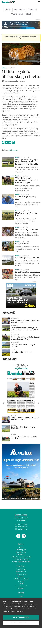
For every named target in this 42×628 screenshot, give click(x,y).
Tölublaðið (9, 359)
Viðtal (28, 14)
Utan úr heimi (17, 14)
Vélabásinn (21, 588)
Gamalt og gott (21, 550)
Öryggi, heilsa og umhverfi (21, 561)
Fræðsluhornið (21, 552)
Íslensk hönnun (21, 569)
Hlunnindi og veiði (21, 586)
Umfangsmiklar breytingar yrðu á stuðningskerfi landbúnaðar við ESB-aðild (26, 161)
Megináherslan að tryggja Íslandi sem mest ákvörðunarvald (25, 321)
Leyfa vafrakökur (21, 617)
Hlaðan (21, 596)
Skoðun (21, 547)
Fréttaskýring (19, 9)
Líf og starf (21, 581)
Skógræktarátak (22, 243)
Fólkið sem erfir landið (21, 579)
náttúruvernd (13, 150)
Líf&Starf (21, 566)
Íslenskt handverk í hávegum (27, 272)
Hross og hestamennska (21, 559)
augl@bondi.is (22, 529)
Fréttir (7, 9)
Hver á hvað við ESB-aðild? (21, 352)
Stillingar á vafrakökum (21, 623)
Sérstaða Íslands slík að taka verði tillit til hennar (24, 437)
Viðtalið (21, 583)
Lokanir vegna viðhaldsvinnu (27, 258)
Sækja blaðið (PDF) (21, 369)
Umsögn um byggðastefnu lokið (26, 214)
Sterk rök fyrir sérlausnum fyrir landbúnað (23, 346)
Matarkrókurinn (21, 572)
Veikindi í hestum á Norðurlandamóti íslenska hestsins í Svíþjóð (26, 180)
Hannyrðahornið (21, 574)
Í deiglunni (32, 9)
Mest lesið (9, 312)
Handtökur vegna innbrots (26, 229)
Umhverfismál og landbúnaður (21, 557)
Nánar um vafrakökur (17, 611)
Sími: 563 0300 (22, 524)
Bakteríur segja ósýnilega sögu (26, 198)
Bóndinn (21, 576)
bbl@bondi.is (22, 526)
